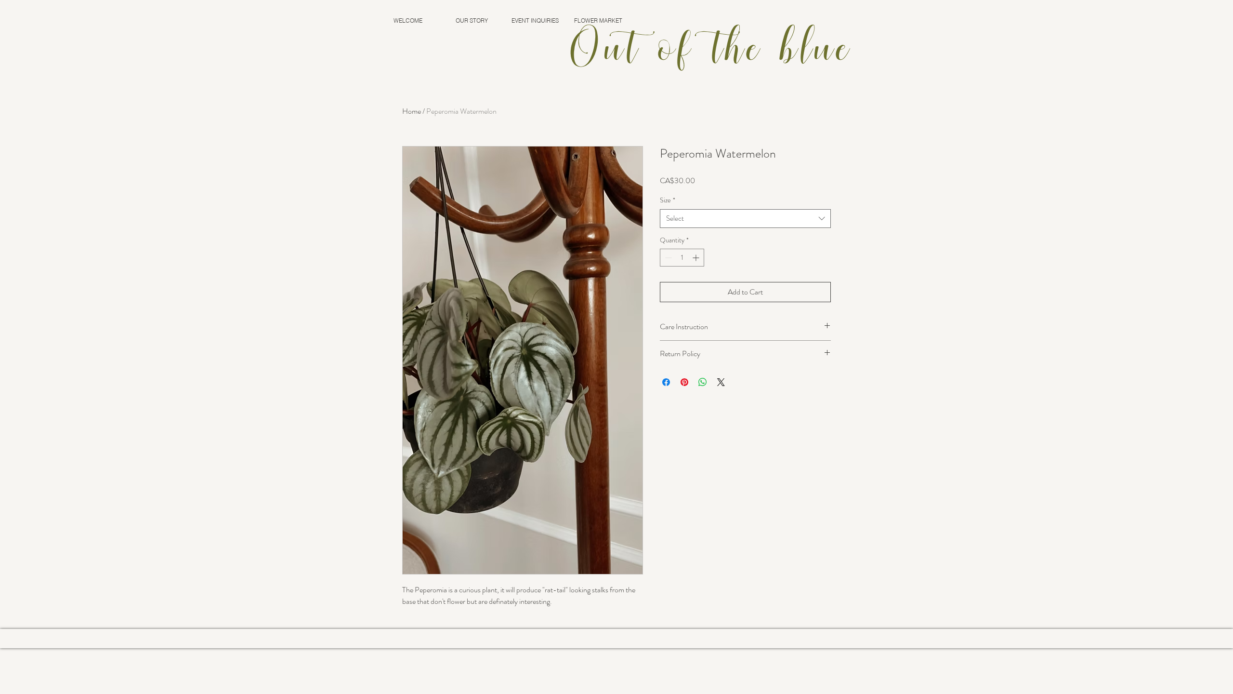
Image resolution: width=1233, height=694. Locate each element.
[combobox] (745, 218)
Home (411, 111)
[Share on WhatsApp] (702, 382)
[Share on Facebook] (666, 382)
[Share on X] (721, 382)
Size (667, 200)
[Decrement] (667, 257)
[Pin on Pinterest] (684, 382)
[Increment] (697, 257)
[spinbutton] (682, 257)
